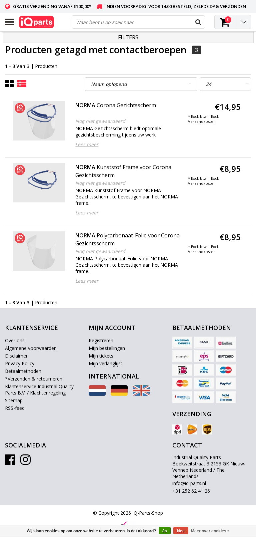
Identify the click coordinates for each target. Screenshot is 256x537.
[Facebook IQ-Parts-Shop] (10, 462)
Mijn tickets (101, 356)
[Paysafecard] (182, 397)
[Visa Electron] (226, 397)
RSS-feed (15, 408)
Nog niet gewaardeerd (100, 121)
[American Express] (182, 343)
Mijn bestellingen (107, 348)
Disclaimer (16, 356)
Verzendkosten (202, 121)
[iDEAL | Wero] (182, 370)
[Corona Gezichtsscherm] (39, 120)
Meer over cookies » (210, 531)
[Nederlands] (97, 394)
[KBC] (204, 370)
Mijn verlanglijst (105, 363)
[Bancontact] (204, 384)
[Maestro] (226, 370)
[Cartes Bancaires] (182, 356)
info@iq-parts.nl (189, 483)
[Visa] (204, 397)
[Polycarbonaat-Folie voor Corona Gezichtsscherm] (39, 251)
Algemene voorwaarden (31, 348)
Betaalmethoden (23, 371)
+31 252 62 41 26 (191, 491)
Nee (181, 531)
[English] (141, 394)
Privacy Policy (19, 363)
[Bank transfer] (204, 343)
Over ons (15, 340)
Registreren (101, 340)
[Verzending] (177, 429)
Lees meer (86, 144)
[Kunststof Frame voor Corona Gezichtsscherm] (39, 182)
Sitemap (14, 400)
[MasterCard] (182, 384)
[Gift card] (226, 356)
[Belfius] (226, 343)
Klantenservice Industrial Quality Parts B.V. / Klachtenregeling (39, 389)
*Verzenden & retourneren (33, 379)
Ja (164, 531)
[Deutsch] (119, 394)
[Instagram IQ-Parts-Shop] (25, 462)
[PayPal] (226, 384)
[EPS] (204, 356)
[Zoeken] (198, 22)
